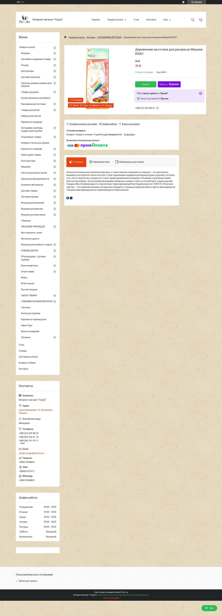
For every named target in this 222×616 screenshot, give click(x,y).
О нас (136, 19)
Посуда (24, 65)
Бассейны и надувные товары (36, 59)
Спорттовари (27, 271)
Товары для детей (30, 110)
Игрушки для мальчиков (33, 214)
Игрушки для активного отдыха (36, 244)
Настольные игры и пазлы (34, 173)
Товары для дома (30, 92)
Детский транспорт (30, 77)
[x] (71, 198)
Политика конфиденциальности (135, 595)
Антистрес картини (30, 313)
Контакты (151, 19)
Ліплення (25, 337)
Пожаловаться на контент (109, 595)
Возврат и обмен (27, 363)
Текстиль (25, 307)
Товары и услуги (115, 19)
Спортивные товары (31, 137)
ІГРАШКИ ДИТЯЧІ (29, 250)
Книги (24, 277)
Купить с (164, 84)
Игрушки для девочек (32, 209)
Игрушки (91, 37)
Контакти (23, 369)
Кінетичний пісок (29, 265)
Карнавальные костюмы (33, 104)
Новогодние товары (31, 155)
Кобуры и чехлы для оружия (35, 143)
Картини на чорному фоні (33, 319)
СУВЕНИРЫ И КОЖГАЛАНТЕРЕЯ (36, 301)
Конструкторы (28, 161)
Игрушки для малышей (32, 203)
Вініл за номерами (30, 331)
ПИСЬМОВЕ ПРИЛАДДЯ (33, 226)
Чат (212, 608)
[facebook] (67, 198)
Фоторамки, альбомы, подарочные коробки (32, 129)
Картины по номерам (31, 122)
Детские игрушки (29, 196)
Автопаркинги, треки (31, 232)
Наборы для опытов (31, 116)
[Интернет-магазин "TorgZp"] (24, 19)
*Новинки (26, 220)
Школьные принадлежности (35, 179)
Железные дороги (30, 238)
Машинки (26, 167)
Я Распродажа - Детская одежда (33, 258)
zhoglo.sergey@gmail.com (31, 453)
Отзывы (23, 351)
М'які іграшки (27, 283)
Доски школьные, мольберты (35, 98)
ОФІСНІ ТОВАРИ (29, 295)
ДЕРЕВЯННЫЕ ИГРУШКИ (109, 37)
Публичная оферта (28, 581)
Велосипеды (27, 71)
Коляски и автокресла (32, 185)
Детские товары (29, 191)
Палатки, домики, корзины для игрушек (36, 84)
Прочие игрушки (29, 289)
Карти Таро (26, 325)
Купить (145, 84)
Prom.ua (124, 592)
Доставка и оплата (28, 357)
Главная (96, 19)
